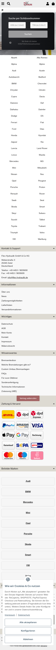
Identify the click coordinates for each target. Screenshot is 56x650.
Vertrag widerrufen (28, 398)
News (3, 296)
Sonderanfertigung (9, 382)
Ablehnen (28, 639)
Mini (28, 512)
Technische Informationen (13, 387)
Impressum (10, 615)
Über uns (5, 292)
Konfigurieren (28, 630)
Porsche (28, 533)
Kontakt (4, 337)
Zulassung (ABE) (9, 391)
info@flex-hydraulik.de (18, 277)
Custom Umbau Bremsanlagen (15, 369)
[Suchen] (8, 3)
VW (28, 565)
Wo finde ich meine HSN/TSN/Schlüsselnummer (29, 42)
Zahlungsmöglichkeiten (11, 301)
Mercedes (28, 502)
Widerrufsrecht (8, 346)
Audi (28, 481)
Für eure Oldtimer (9, 378)
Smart (28, 555)
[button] (47, 3)
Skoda (28, 544)
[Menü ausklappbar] (2, 3)
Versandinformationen (11, 309)
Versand (44, 646)
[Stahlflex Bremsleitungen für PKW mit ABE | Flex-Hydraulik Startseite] (28, 3)
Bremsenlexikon (8, 360)
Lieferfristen (6, 305)
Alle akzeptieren (28, 622)
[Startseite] (2, 10)
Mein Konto (6, 333)
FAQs (3, 373)
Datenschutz (24, 615)
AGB (3, 328)
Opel (28, 523)
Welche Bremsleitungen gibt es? (16, 365)
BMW (28, 491)
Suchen (28, 34)
